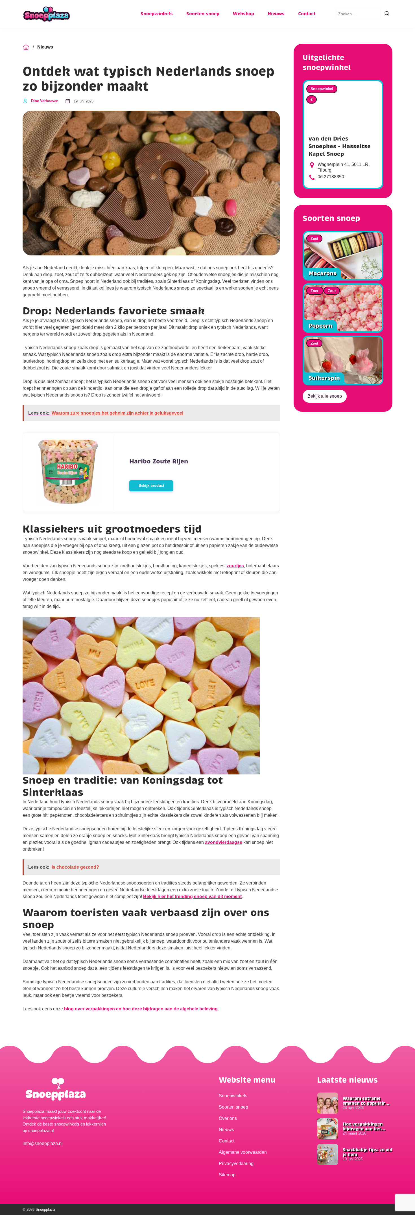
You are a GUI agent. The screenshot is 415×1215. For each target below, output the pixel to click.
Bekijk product (151, 485)
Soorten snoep (202, 14)
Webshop (243, 14)
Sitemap (227, 1174)
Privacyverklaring (236, 1163)
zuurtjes (235, 565)
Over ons (228, 1118)
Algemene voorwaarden (243, 1152)
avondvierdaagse (223, 842)
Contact (307, 14)
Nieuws (276, 14)
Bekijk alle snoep (324, 396)
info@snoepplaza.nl (43, 1143)
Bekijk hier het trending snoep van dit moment (192, 896)
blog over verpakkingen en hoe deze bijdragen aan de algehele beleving (141, 1008)
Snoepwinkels (157, 14)
